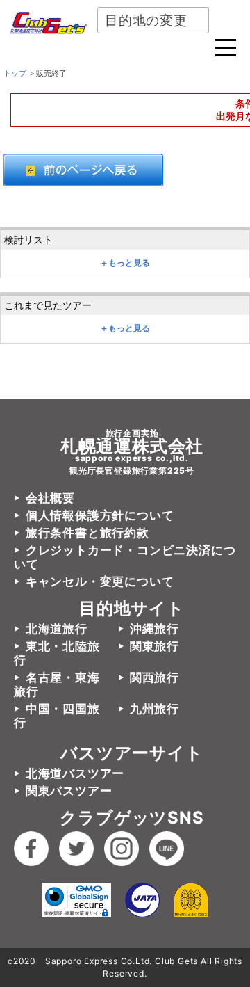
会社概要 (50, 498)
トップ (14, 73)
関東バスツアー (69, 791)
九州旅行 (154, 709)
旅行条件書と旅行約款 (87, 533)
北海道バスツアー (75, 773)
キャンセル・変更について (100, 581)
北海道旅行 (57, 629)
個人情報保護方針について (100, 515)
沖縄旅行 (154, 629)
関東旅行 (154, 646)
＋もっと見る (125, 263)
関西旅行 (154, 677)
